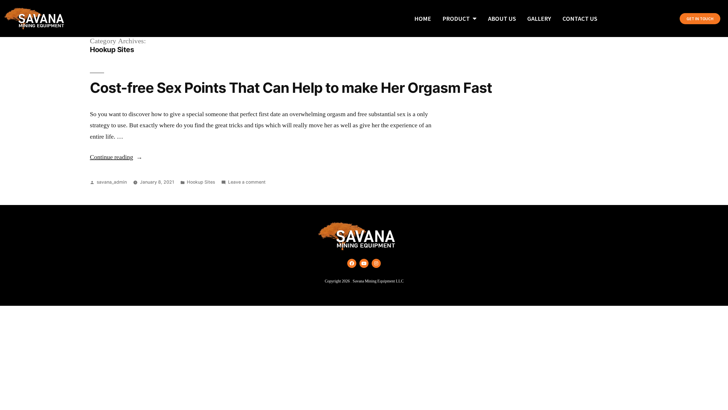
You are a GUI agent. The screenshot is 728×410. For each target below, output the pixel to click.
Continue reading (116, 157)
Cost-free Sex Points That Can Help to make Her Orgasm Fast (291, 87)
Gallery (539, 18)
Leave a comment (247, 182)
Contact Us (579, 18)
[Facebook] (351, 263)
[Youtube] (364, 263)
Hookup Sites (201, 182)
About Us (502, 18)
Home (422, 18)
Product (456, 18)
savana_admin (112, 182)
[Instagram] (376, 263)
